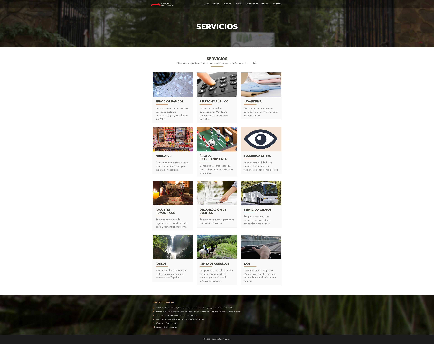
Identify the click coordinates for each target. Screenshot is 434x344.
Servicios (265, 4)
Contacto (277, 4)
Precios (239, 4)
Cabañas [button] (227, 4)
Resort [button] (216, 4)
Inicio (207, 4)
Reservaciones (252, 4)
